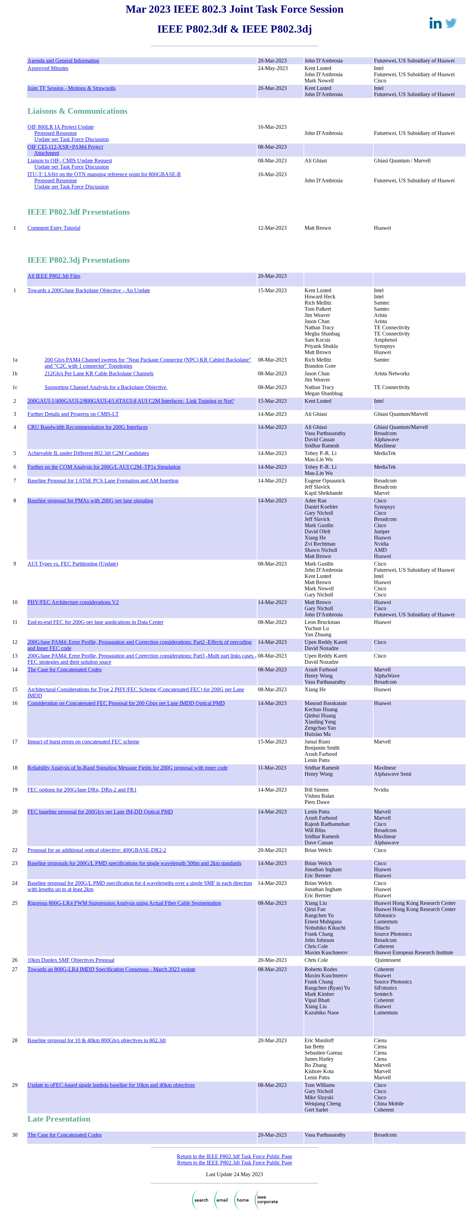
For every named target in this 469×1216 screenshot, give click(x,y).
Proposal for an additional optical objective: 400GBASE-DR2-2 (96, 850)
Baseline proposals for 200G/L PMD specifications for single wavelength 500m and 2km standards (134, 863)
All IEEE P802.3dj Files (53, 276)
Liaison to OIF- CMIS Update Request (69, 160)
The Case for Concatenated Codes (64, 669)
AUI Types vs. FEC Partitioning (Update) (72, 564)
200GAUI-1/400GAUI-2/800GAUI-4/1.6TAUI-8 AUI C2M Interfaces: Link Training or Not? (130, 401)
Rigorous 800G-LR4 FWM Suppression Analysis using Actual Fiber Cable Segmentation (124, 903)
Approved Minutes (47, 68)
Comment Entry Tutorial (53, 228)
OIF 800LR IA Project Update (60, 127)
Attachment (46, 153)
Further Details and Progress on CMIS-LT (73, 414)
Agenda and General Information (63, 61)
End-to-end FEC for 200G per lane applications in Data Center (95, 622)
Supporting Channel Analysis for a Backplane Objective (106, 387)
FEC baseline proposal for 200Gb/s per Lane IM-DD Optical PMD (100, 812)
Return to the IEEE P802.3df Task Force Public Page (234, 1156)
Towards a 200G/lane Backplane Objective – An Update (88, 290)
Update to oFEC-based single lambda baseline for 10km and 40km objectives (111, 1085)
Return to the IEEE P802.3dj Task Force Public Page (234, 1163)
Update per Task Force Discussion (71, 139)
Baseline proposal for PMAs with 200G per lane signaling (90, 500)
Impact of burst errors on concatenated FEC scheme (83, 742)
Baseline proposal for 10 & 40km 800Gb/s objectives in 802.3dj (96, 1040)
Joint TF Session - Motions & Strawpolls (71, 88)
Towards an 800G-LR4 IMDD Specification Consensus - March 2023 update (111, 969)
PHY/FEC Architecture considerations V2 (73, 602)
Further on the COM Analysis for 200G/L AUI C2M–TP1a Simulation (104, 467)
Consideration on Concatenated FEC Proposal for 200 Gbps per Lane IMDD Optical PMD (126, 703)
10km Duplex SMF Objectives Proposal (70, 960)
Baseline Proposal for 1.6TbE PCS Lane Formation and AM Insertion (103, 481)
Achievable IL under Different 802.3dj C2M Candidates (88, 453)
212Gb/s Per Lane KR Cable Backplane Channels (99, 373)
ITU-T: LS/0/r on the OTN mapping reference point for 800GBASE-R (104, 174)
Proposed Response (55, 133)
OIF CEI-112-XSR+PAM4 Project (65, 147)
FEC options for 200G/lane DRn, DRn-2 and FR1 (82, 790)
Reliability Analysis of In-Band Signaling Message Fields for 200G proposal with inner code (127, 768)
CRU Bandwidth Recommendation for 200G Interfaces (87, 427)
